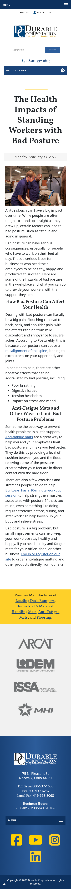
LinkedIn (35, 856)
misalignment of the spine (26, 350)
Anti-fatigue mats (19, 437)
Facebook (16, 840)
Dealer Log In (44, 12)
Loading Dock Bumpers (35, 600)
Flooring (44, 617)
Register (24, 12)
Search (52, 49)
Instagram (55, 840)
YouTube (35, 840)
